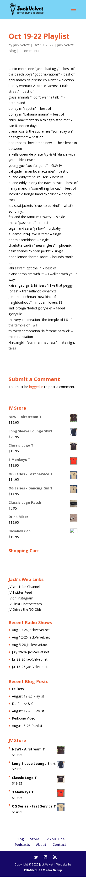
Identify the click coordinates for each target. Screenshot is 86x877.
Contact (59, 844)
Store (34, 839)
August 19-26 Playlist (28, 696)
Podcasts (22, 844)
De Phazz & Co (24, 703)
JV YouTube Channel (24, 586)
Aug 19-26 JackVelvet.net (31, 629)
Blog (20, 839)
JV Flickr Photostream (25, 604)
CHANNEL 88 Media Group (43, 870)
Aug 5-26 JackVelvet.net (30, 644)
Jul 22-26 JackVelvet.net (30, 659)
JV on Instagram (21, 598)
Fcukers (18, 688)
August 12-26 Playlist (28, 711)
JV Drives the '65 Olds (25, 609)
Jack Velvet (21, 45)
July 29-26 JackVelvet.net (30, 652)
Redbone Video (23, 718)
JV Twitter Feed (20, 592)
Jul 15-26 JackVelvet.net (30, 666)
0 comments (29, 50)
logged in (36, 386)
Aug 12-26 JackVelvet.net (31, 637)
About (41, 844)
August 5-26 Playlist (27, 725)
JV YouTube (54, 839)
